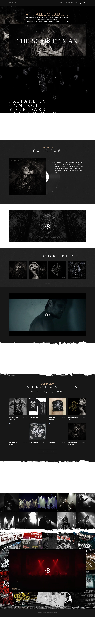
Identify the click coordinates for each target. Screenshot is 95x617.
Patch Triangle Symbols (13, 444)
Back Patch (52, 443)
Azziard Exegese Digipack (73, 444)
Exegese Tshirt (33, 418)
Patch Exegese (33, 443)
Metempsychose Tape (73, 419)
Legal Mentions (53, 612)
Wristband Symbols (52, 419)
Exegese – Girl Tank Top (13, 419)
